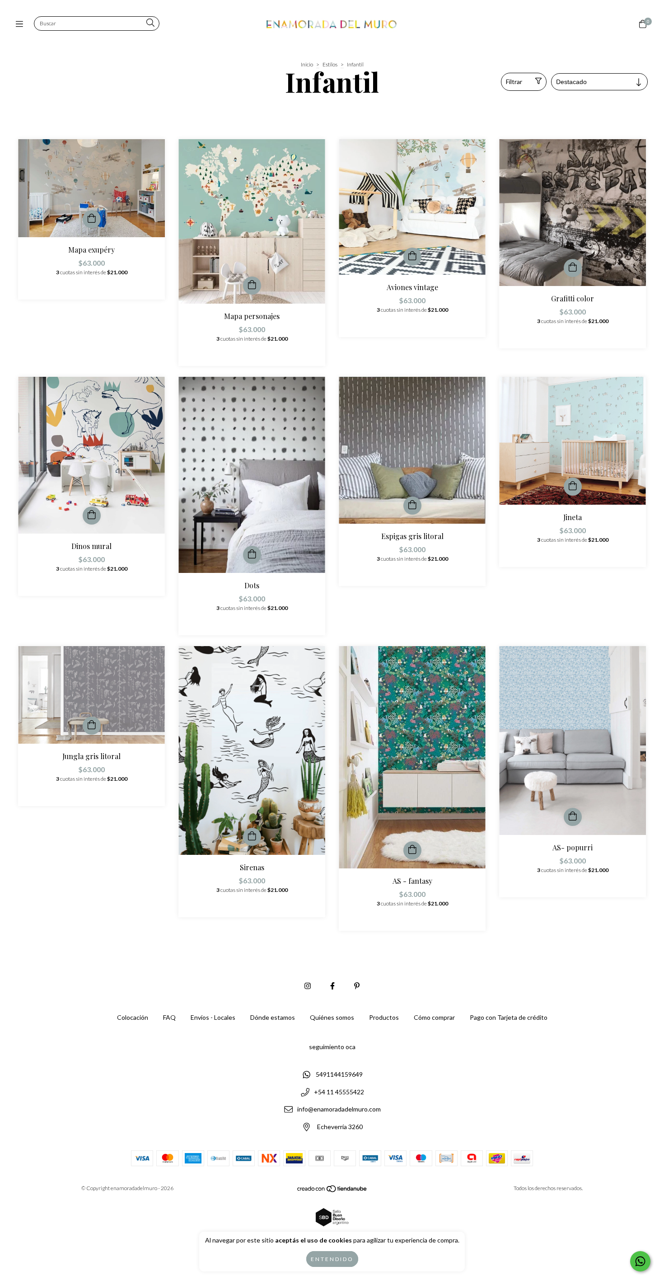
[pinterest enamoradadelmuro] (357, 986)
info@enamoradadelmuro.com (339, 1109)
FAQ (169, 1017)
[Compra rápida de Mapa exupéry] (92, 219)
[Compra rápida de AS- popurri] (573, 817)
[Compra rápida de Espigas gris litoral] (412, 506)
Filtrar (514, 81)
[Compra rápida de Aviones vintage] (412, 257)
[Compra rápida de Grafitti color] (573, 268)
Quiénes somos (332, 1017)
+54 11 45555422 (339, 1092)
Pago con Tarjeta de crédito (508, 1017)
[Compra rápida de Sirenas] (252, 837)
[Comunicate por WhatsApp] (640, 1261)
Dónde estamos (272, 1017)
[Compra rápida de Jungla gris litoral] (92, 726)
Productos (384, 1017)
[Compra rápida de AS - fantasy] (412, 850)
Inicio (307, 64)
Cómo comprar (434, 1017)
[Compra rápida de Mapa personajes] (252, 286)
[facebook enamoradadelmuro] (332, 986)
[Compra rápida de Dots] (252, 555)
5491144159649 (339, 1074)
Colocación (132, 1017)
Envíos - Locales (213, 1017)
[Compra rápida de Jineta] (573, 487)
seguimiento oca (332, 1047)
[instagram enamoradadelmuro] (307, 986)
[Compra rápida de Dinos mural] (92, 515)
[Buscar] (150, 23)
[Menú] (21, 24)
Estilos (330, 64)
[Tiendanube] (332, 1190)
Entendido (332, 1259)
